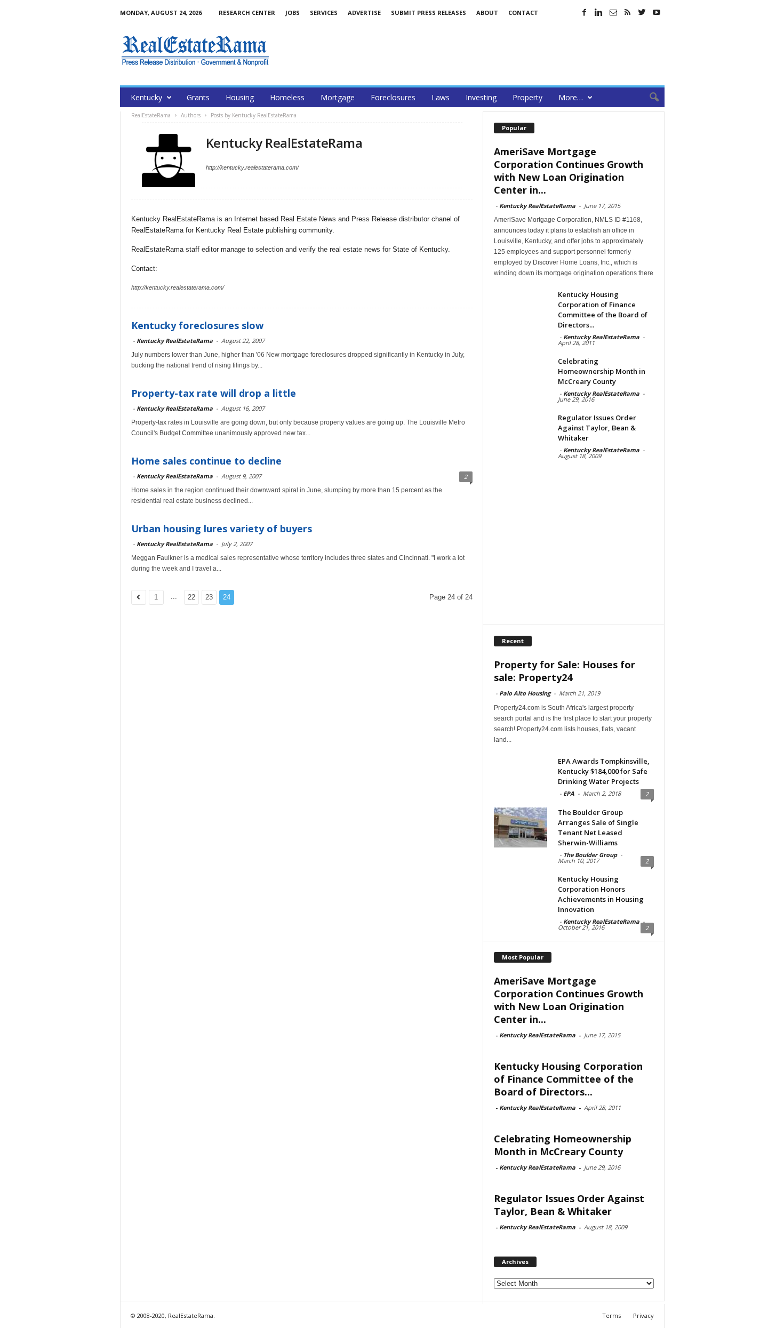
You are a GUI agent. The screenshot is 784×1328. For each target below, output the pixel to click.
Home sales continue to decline (206, 460)
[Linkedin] (599, 12)
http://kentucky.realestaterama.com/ (252, 167)
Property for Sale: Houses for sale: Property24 (564, 671)
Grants (198, 97)
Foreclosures (393, 97)
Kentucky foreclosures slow (197, 325)
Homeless (287, 97)
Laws (440, 97)
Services (324, 13)
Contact (523, 13)
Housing (240, 97)
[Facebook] (584, 12)
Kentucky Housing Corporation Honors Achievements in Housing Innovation (601, 894)
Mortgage (338, 97)
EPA (568, 793)
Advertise (364, 13)
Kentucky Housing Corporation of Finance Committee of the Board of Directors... (602, 310)
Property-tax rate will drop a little (213, 393)
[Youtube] (656, 12)
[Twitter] (642, 12)
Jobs (292, 13)
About (487, 13)
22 (191, 597)
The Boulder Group (590, 855)
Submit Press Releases (428, 13)
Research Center (247, 13)
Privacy (643, 1315)
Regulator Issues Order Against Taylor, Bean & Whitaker (597, 428)
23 (209, 597)
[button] (648, 97)
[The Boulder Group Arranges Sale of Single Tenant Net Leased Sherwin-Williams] (520, 827)
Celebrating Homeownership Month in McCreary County (601, 371)
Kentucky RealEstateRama (175, 341)
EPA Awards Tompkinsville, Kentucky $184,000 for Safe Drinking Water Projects (604, 771)
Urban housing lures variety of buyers (221, 528)
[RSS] (627, 12)
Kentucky (146, 97)
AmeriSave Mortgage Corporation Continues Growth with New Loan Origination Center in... (568, 170)
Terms (611, 1315)
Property (527, 97)
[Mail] (613, 12)
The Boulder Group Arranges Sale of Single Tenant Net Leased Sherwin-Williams (598, 827)
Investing (481, 97)
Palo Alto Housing (524, 693)
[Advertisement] (470, 51)
